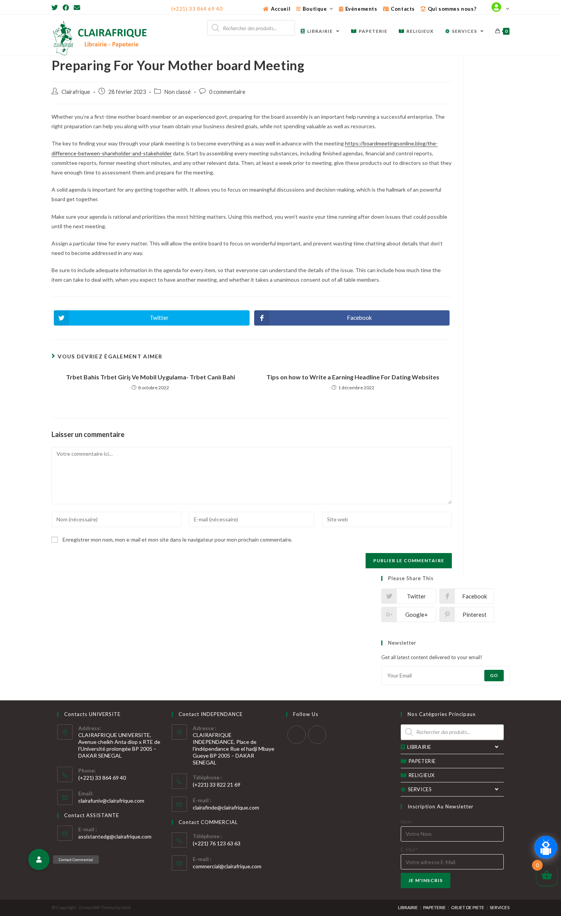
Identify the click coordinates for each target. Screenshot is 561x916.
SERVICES (420, 789)
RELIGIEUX (422, 775)
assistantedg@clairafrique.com (115, 836)
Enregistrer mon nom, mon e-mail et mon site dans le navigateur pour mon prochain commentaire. (177, 539)
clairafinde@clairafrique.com (226, 807)
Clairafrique (75, 92)
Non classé (177, 92)
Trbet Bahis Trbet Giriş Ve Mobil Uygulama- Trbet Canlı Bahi (150, 377)
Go (494, 675)
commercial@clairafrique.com (227, 866)
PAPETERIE (422, 761)
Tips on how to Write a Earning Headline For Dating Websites (352, 377)
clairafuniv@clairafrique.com (111, 800)
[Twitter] (56, 7)
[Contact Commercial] (39, 859)
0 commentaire (227, 92)
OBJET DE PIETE (467, 907)
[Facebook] (65, 7)
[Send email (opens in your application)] (76, 7)
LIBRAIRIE (419, 747)
